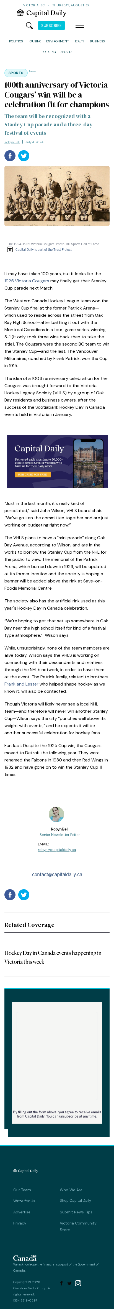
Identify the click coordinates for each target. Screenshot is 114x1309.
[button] (79, 25)
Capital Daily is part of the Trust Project (43, 249)
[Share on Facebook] (9, 155)
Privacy (19, 1223)
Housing (34, 41)
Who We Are (71, 1189)
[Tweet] (23, 155)
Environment (57, 41)
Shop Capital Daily (75, 1200)
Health (80, 41)
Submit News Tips (76, 1212)
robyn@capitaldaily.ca (57, 849)
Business (97, 41)
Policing (49, 52)
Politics (16, 41)
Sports (66, 52)
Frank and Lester (21, 684)
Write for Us (24, 1200)
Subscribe (51, 25)
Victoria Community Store (78, 1226)
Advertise (21, 1212)
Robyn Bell (12, 142)
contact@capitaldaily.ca (57, 874)
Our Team (22, 1189)
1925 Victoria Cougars (26, 281)
